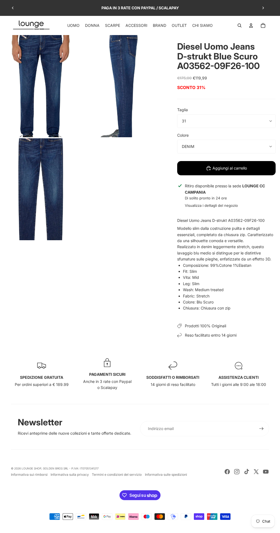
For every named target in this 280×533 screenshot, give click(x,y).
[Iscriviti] (261, 428)
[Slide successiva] (263, 8)
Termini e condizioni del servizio (117, 474)
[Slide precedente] (13, 8)
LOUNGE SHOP (31, 468)
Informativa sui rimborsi (29, 474)
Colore (183, 135)
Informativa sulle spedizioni (166, 474)
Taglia (182, 109)
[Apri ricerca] (240, 25)
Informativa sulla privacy (70, 474)
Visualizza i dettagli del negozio (211, 205)
